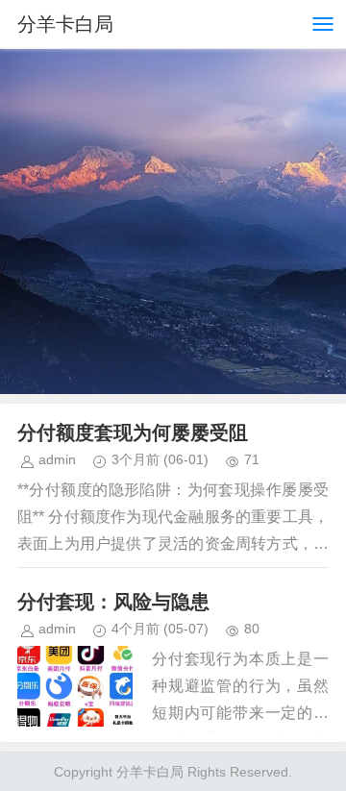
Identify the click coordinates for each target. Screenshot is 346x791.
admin (57, 459)
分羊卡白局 (65, 24)
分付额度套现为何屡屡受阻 (132, 432)
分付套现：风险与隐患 (113, 601)
